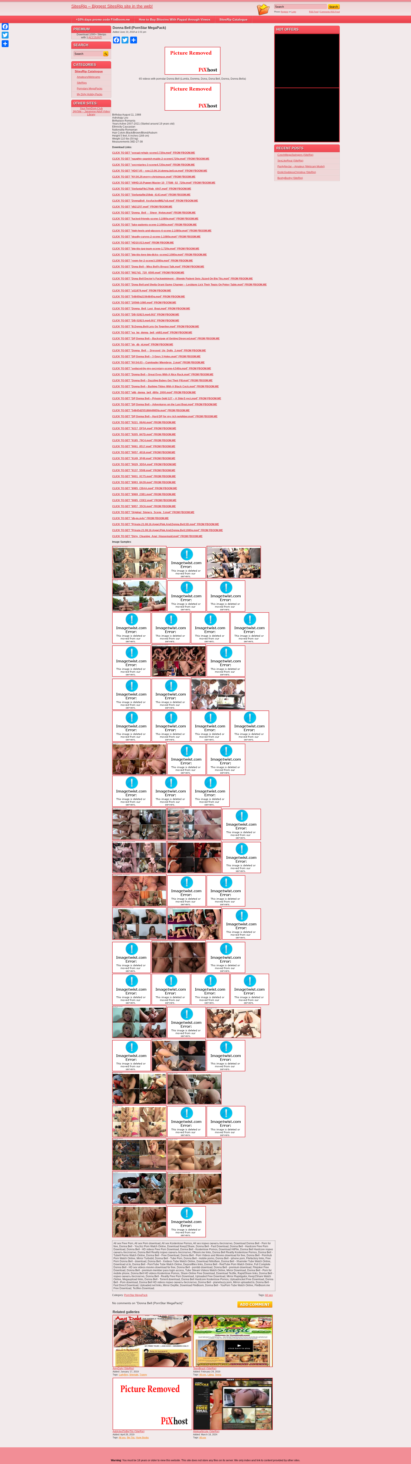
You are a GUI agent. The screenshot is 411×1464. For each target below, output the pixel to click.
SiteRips (82, 82)
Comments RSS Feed (330, 12)
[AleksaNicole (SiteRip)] (233, 1404)
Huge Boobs (142, 1437)
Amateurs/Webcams (88, 77)
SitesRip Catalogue (233, 19)
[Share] (5, 43)
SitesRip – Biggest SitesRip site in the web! (112, 6)
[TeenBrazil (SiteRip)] (233, 1341)
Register (284, 12)
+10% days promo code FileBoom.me (103, 19)
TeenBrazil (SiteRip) (204, 1368)
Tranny (143, 1374)
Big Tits (131, 1437)
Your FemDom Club (91, 108)
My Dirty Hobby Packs (89, 94)
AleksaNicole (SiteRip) (206, 1431)
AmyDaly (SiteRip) (123, 1368)
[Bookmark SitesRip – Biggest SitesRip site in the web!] (263, 14)
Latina (210, 1374)
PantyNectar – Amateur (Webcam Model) (301, 166)
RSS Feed (313, 12)
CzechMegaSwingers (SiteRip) (295, 154)
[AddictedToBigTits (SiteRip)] (152, 1404)
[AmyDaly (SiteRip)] (152, 1341)
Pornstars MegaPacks (89, 88)
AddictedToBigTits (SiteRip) (128, 1431)
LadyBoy (123, 1374)
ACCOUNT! (95, 37)
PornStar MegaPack (135, 1295)
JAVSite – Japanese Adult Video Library (91, 113)
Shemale (133, 1374)
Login (293, 12)
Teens (218, 1374)
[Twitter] (5, 35)
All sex (269, 1295)
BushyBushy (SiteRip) (290, 178)
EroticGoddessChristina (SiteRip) (296, 172)
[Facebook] (5, 26)
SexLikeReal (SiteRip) (290, 160)
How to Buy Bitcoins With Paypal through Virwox (174, 19)
